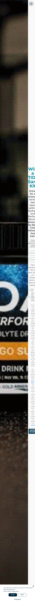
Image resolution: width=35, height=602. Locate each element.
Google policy (15, 591)
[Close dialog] (31, 4)
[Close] (33, 586)
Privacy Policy (7, 591)
